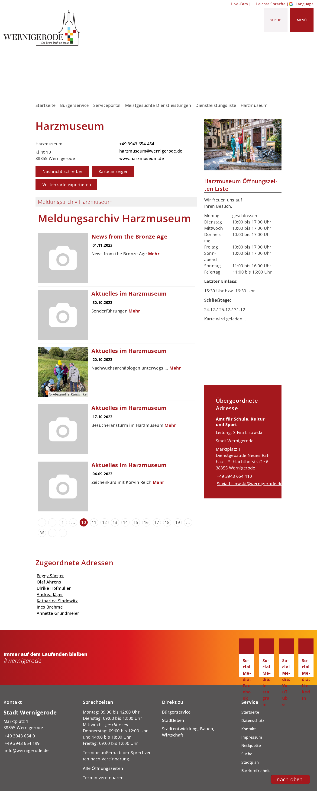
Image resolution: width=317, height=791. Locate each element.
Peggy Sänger (50, 575)
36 (41, 533)
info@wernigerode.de (26, 750)
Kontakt (248, 728)
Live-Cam (239, 3)
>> (63, 533)
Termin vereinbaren (103, 777)
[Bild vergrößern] (242, 144)
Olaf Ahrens (49, 582)
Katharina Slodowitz (57, 600)
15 (135, 522)
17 (156, 522)
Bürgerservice (74, 105)
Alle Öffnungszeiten (103, 768)
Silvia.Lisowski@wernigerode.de (249, 483)
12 (104, 522)
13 (115, 522)
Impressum (251, 737)
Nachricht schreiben (63, 171)
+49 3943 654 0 (19, 736)
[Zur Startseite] (43, 28)
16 (146, 522)
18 (167, 522)
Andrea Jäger (50, 594)
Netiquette (251, 745)
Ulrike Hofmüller (54, 588)
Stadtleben (173, 720)
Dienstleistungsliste (215, 105)
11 (94, 522)
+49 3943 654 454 (136, 144)
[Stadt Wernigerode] (39, 731)
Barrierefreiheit (255, 770)
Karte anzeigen (114, 171)
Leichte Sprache (270, 3)
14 (125, 522)
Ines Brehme (50, 607)
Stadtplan (250, 762)
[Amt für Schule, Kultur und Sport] (243, 451)
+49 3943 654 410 (234, 476)
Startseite (46, 105)
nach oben (290, 779)
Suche (246, 753)
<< (42, 522)
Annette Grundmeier (58, 613)
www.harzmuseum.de (141, 158)
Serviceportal (107, 105)
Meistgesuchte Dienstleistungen (158, 105)
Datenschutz (253, 720)
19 (177, 522)
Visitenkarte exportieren (66, 184)
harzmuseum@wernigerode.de (150, 151)
